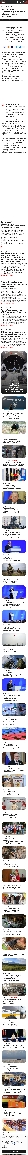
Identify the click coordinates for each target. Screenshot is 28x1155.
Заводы (14, 19)
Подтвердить (14, 1151)
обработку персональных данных (9, 1144)
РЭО (9, 19)
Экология (4, 19)
